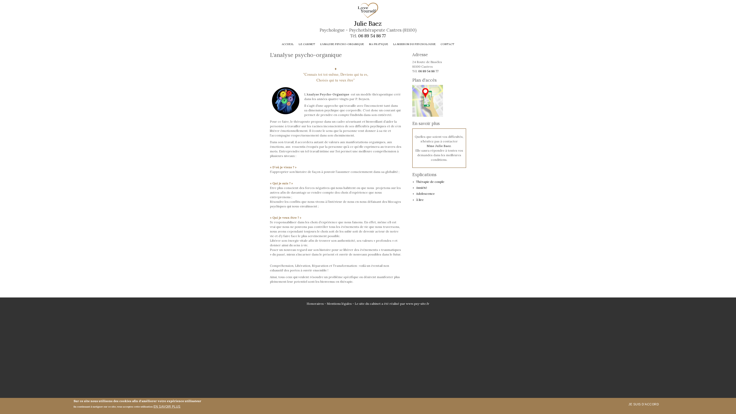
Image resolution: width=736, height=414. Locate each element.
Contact (447, 44)
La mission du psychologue (414, 44)
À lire (420, 200)
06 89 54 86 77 (372, 36)
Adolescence (425, 194)
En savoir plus (167, 406)
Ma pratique (378, 44)
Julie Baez (368, 23)
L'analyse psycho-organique (342, 44)
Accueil (288, 44)
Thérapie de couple (430, 182)
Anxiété (421, 188)
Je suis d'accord (643, 404)
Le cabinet (307, 44)
